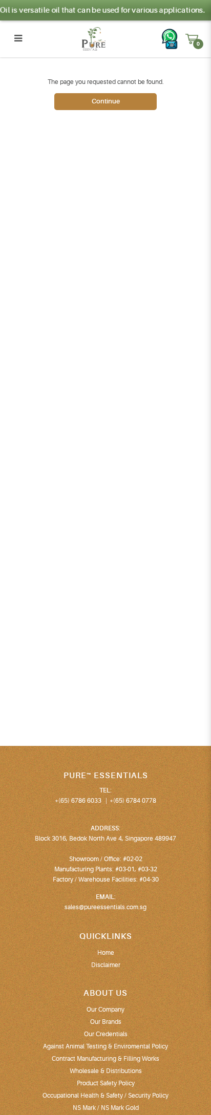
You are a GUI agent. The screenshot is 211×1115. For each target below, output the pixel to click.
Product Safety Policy (106, 1083)
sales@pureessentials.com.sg (105, 907)
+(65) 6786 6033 (78, 800)
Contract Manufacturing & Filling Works (105, 1058)
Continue (106, 101)
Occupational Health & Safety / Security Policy (105, 1095)
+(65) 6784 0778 (133, 800)
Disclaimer (105, 965)
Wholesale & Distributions (106, 1071)
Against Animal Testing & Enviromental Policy (105, 1046)
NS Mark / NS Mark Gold (106, 1107)
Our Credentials (106, 1034)
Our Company (105, 1009)
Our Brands (105, 1021)
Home (105, 952)
